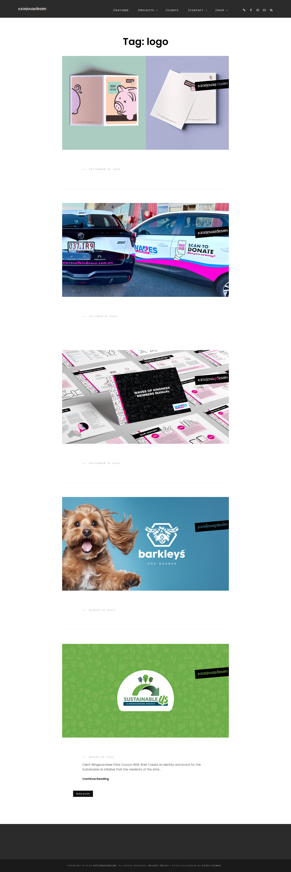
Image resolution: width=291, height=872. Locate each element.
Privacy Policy (158, 865)
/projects (146, 10)
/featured (121, 10)
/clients (172, 10)
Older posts (83, 793)
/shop (220, 10)
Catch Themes (211, 865)
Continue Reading (95, 779)
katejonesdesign (105, 865)
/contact (196, 10)
